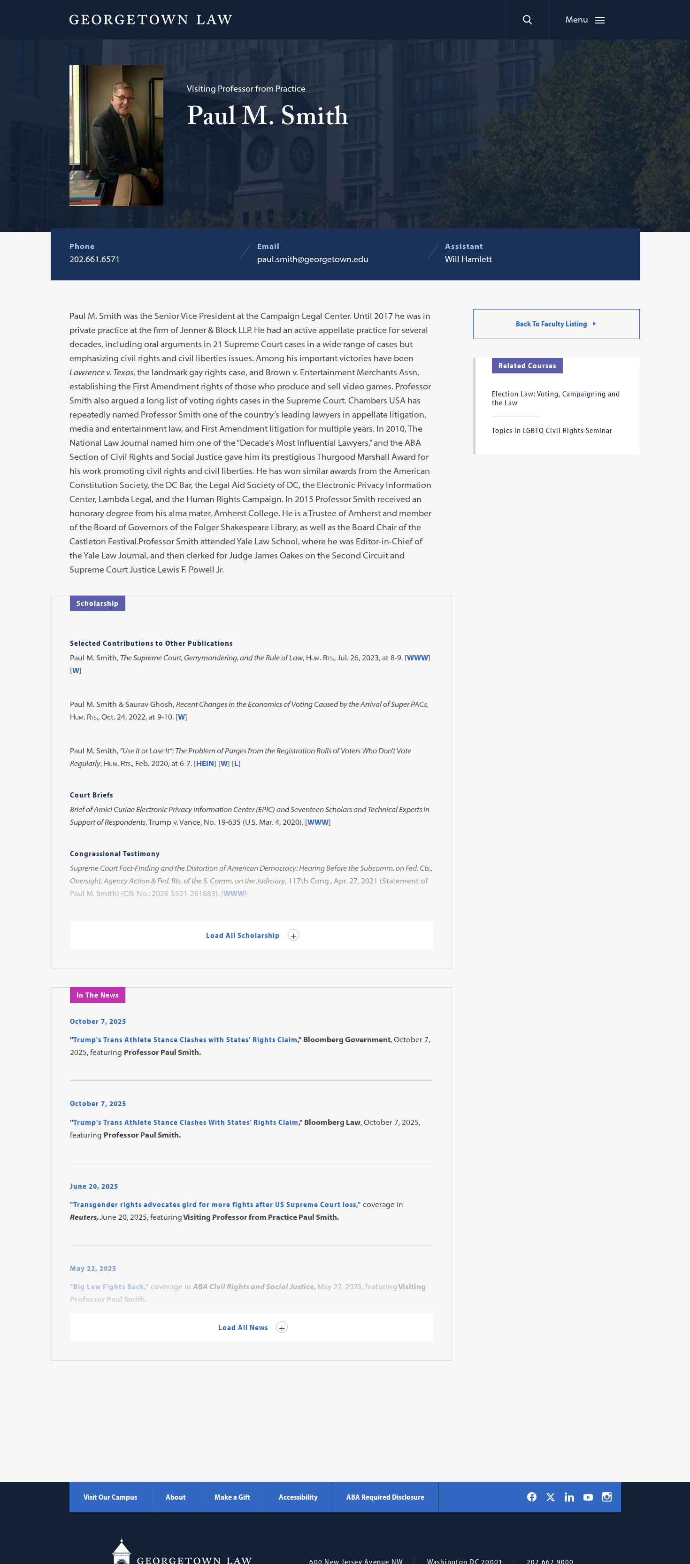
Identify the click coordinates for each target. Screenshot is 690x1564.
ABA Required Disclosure (385, 1497)
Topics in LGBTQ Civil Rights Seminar (552, 430)
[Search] (527, 19)
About (176, 1497)
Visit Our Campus (110, 1497)
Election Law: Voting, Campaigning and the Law (556, 398)
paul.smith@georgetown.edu (312, 259)
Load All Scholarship (244, 935)
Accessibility (298, 1497)
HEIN (205, 763)
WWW (417, 657)
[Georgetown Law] (150, 19)
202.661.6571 (94, 259)
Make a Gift (232, 1497)
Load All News (244, 1327)
